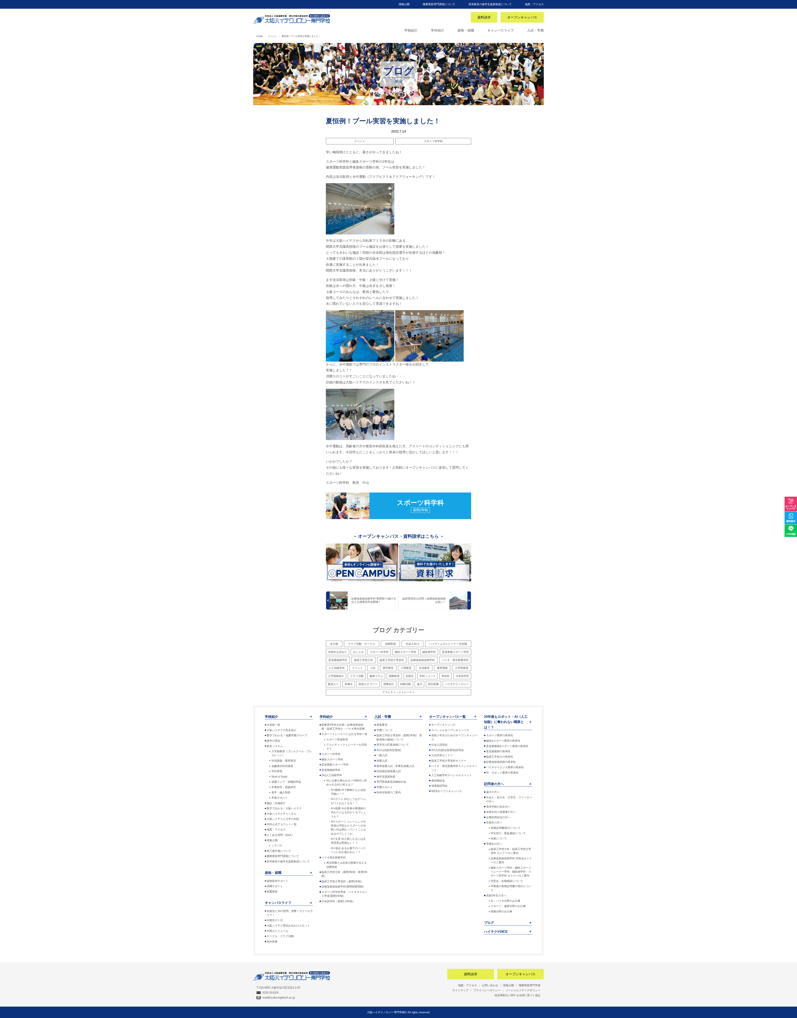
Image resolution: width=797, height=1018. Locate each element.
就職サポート (275, 886)
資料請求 (484, 17)
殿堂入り (333, 684)
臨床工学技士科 (363, 660)
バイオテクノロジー (457, 684)
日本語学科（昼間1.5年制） (338, 901)
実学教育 (388, 667)
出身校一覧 (273, 724)
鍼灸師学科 (429, 651)
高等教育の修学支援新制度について (490, 4)
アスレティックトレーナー (398, 692)
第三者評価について (279, 850)
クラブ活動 (357, 676)
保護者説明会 (439, 785)
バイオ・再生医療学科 (455, 660)
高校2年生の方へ (496, 895)
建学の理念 (273, 740)
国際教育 (394, 676)
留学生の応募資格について (392, 744)
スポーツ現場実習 (337, 739)
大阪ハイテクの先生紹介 (281, 730)
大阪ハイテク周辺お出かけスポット (288, 925)
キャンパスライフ (500, 30)
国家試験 (405, 684)
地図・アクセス (534, 4)
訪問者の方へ (494, 784)
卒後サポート (279, 797)
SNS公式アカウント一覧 (282, 824)
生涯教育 (424, 667)
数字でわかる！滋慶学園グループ (287, 735)
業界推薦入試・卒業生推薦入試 (395, 766)
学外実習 (276, 771)
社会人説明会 (439, 744)
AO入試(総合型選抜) (388, 750)
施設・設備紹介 (276, 803)
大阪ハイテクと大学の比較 (283, 818)
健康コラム (376, 676)
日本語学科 (462, 676)
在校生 (410, 676)
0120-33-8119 (270, 992)
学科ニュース (427, 676)
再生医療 (433, 684)
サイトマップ (460, 990)
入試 (372, 667)
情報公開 (404, 4)
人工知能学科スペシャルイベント (451, 775)
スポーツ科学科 (433, 141)
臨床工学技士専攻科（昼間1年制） (342, 881)
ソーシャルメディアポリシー (522, 990)
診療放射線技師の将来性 (501, 761)
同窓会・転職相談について (507, 881)
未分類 (334, 643)
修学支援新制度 (385, 776)
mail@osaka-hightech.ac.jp (278, 997)
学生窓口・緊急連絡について (508, 833)
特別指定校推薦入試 (388, 771)
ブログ (489, 922)
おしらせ (358, 651)
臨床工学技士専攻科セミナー (448, 760)
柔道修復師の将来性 (498, 751)
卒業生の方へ (494, 843)
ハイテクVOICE (496, 931)
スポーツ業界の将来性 (499, 735)
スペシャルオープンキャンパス (450, 730)
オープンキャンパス (522, 17)
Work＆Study (279, 776)
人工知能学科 (337, 667)
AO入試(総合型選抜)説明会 (447, 750)
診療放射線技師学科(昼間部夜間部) (342, 886)
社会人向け (412, 643)
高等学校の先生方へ (498, 806)
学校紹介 (411, 30)
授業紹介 (388, 684)
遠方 (419, 684)
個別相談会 (438, 780)
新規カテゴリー (368, 684)
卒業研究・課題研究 (283, 787)
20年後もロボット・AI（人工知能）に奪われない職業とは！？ (506, 722)
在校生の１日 (275, 920)
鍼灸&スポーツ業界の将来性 (503, 740)
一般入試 (381, 755)
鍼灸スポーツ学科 (405, 651)
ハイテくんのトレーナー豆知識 (448, 643)
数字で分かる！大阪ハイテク (284, 808)
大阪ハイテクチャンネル (281, 813)
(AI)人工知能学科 (331, 775)
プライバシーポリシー (486, 990)
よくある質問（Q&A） (280, 834)
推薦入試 (381, 760)
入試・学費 (535, 30)
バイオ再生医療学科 (333, 857)
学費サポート (384, 787)
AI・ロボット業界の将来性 (502, 772)
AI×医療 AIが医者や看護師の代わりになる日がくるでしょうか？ (348, 812)
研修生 (349, 684)
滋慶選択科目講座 (282, 766)
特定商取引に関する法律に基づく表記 (517, 995)
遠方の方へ (493, 792)
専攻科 (445, 676)
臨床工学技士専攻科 (392, 660)
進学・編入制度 (280, 792)
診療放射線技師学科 (423, 660)
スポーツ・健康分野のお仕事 (508, 906)
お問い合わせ (490, 985)
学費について (384, 730)
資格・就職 (465, 30)
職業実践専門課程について (439, 4)
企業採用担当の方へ (498, 817)
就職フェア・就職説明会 (286, 781)
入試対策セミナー (442, 755)
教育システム (275, 746)
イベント (359, 141)
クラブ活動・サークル (361, 643)
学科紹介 (437, 30)
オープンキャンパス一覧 (447, 716)
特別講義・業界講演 (283, 760)
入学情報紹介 (336, 676)
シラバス (276, 845)
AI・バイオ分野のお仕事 (505, 900)
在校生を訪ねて (337, 651)
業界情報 (442, 667)
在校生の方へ (494, 822)
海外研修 (272, 941)
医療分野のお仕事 (501, 911)
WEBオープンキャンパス (446, 791)
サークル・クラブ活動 (280, 936)
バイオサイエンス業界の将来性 (505, 767)
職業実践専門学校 (529, 985)
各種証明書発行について (505, 827)
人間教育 (406, 667)
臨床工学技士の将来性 (499, 756)
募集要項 (381, 724)
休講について (499, 838)
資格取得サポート (277, 881)
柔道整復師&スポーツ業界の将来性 (507, 746)
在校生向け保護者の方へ (501, 811)
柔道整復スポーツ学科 (455, 651)
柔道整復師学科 (337, 660)
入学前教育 (461, 667)
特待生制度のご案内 (388, 792)
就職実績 (390, 643)
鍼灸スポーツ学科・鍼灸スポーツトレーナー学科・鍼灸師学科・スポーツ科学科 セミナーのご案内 (511, 871)
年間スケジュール (277, 931)
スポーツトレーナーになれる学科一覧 (344, 734)
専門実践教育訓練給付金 (391, 781)
